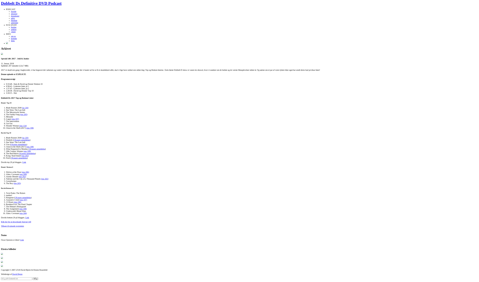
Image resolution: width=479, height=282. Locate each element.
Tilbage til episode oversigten (12, 226)
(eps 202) (25, 156)
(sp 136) (25, 108)
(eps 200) (23, 174)
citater (13, 32)
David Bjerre (17, 274)
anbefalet (14, 23)
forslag (13, 27)
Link (24, 162)
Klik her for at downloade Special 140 (16, 222)
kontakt (14, 38)
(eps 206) (25, 172)
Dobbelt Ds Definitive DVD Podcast (31, 3)
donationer (15, 16)
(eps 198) (30, 128)
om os (13, 36)
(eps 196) (17, 202)
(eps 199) (27, 151)
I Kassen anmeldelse (22, 140)
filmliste (14, 20)
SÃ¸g (35, 279)
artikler (13, 29)
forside (13, 11)
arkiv (13, 18)
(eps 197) (15, 119)
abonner (14, 14)
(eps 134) (23, 126)
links (13, 41)
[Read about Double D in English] (7, 43)
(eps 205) (23, 114)
